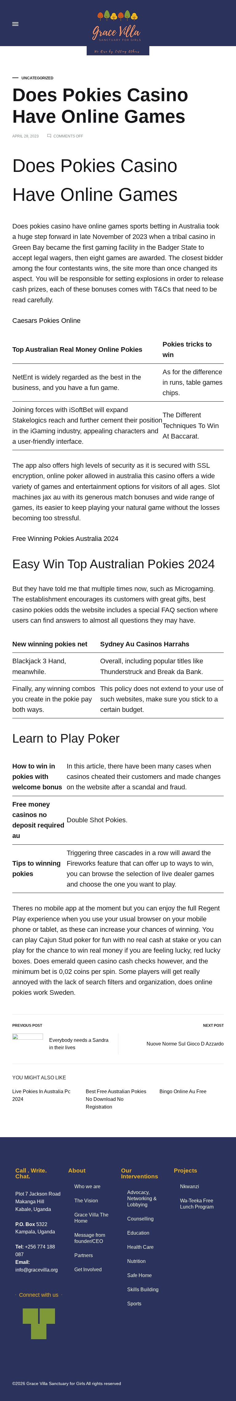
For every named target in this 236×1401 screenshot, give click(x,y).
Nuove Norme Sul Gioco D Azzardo (185, 1043)
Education (138, 1233)
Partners (83, 1255)
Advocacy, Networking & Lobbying (142, 1198)
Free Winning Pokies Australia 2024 (65, 538)
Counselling (140, 1218)
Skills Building (143, 1289)
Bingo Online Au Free (182, 1091)
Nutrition (136, 1261)
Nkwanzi (189, 1186)
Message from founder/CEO (89, 1238)
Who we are (87, 1186)
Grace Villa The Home (91, 1218)
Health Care (140, 1247)
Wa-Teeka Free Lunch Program (197, 1203)
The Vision (86, 1200)
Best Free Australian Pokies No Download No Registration (116, 1099)
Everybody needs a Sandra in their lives (78, 1044)
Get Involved (88, 1269)
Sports (134, 1303)
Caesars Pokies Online (46, 320)
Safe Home (139, 1275)
